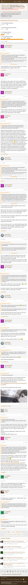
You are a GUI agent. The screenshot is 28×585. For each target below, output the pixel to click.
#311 (26, 347)
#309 (26, 300)
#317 (26, 516)
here (17, 8)
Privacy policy (16, 579)
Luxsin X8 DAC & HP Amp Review (12, 546)
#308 (26, 270)
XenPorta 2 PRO (4, 583)
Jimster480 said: (5, 273)
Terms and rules (9, 579)
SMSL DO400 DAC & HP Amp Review (13, 557)
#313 (26, 414)
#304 (26, 120)
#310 (26, 325)
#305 (26, 162)
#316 (26, 495)
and (7, 406)
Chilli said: (4, 445)
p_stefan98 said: (5, 501)
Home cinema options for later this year (14, 552)
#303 (26, 96)
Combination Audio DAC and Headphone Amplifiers (16, 542)
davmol (5, 553)
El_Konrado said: (5, 53)
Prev (13, 532)
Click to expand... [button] (14, 64)
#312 (26, 370)
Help (21, 579)
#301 (26, 50)
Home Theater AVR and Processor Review (15, 553)
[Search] (26, 1)
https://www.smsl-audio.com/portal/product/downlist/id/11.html (12, 462)
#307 (26, 239)
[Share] (24, 50)
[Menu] (1, 1)
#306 (26, 189)
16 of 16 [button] (17, 532)
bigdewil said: (4, 519)
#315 (26, 481)
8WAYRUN (15, 583)
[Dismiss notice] (26, 5)
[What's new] (23, 1)
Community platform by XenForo (11, 581)
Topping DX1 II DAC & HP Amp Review (14, 541)
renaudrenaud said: (5, 123)
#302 (26, 78)
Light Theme (4, 577)
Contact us (3, 579)
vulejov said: (4, 417)
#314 (26, 442)
